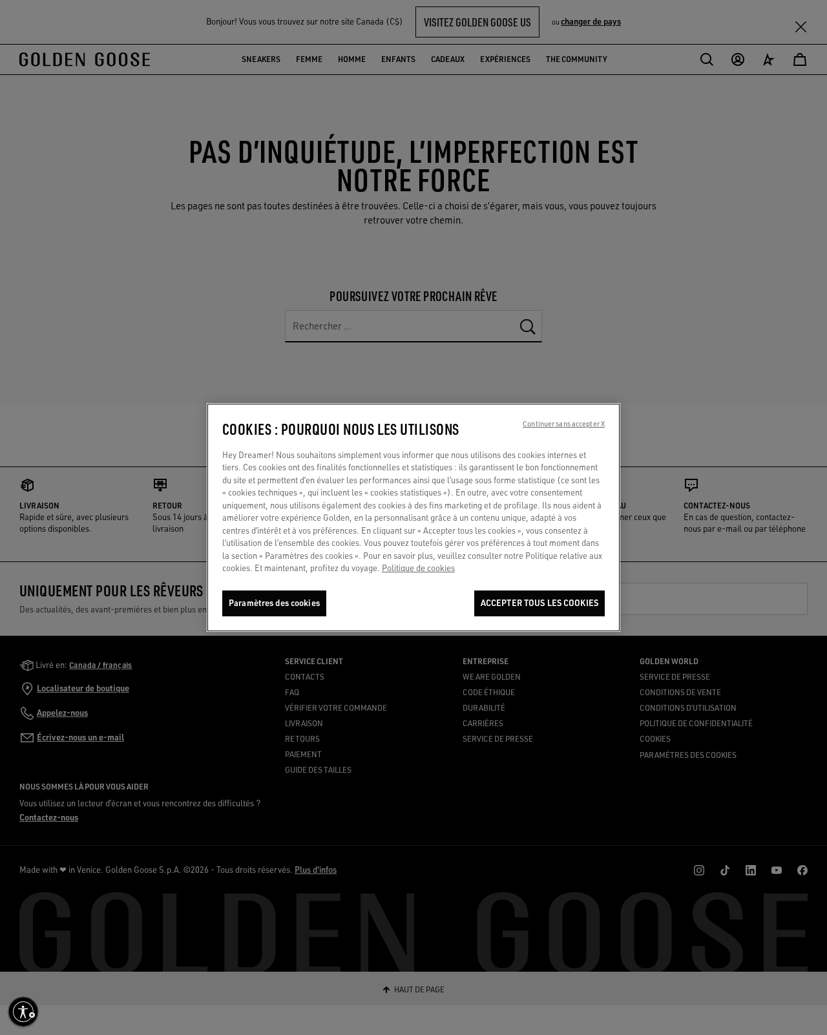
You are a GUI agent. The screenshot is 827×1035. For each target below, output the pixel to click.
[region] (413, 517)
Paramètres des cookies (274, 603)
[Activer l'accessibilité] (23, 1011)
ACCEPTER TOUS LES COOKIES (539, 603)
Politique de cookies (418, 568)
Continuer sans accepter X (564, 423)
